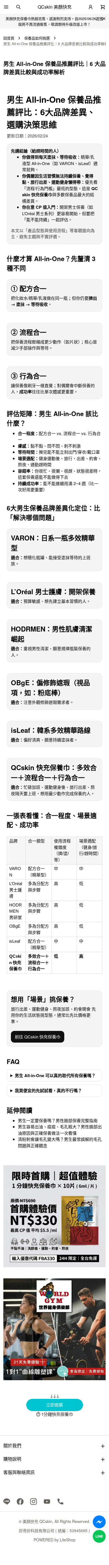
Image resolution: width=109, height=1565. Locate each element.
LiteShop (67, 1539)
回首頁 (8, 38)
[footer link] (6, 1501)
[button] (6, 7)
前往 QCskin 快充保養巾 (37, 1037)
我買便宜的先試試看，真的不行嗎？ (48, 1090)
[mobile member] (90, 7)
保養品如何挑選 (37, 38)
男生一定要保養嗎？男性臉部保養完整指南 (58, 1120)
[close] (104, 18)
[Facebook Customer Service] (99, 1521)
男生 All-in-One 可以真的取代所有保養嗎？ (55, 1075)
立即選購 (64, 1404)
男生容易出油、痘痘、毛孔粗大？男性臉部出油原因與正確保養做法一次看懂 (60, 1130)
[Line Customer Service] (99, 1536)
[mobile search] (18, 7)
